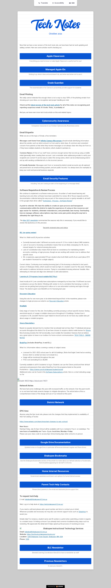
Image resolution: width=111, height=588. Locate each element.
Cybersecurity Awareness (55, 121)
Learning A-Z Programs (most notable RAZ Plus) (38, 277)
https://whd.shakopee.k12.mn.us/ (51, 504)
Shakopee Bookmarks (55, 455)
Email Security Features (55, 178)
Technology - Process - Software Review (57, 201)
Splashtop (82, 512)
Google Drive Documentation (55, 442)
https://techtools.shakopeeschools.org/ (41, 534)
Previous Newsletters (55, 561)
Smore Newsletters (27, 323)
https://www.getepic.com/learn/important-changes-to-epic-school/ (44, 422)
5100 (27, 539)
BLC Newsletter (56, 547)
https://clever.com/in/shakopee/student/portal (46, 370)
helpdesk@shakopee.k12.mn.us (36, 499)
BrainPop (23, 343)
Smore (88, 330)
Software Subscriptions (54, 372)
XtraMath (23, 306)
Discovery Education (27, 294)
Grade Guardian (56, 83)
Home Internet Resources (55, 471)
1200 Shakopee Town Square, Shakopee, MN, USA (45, 537)
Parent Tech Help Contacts (55, 484)
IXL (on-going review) (28, 233)
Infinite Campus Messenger (51, 141)
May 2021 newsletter (30, 220)
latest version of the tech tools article (45, 105)
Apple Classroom (55, 56)
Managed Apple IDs (55, 69)
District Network (55, 402)
